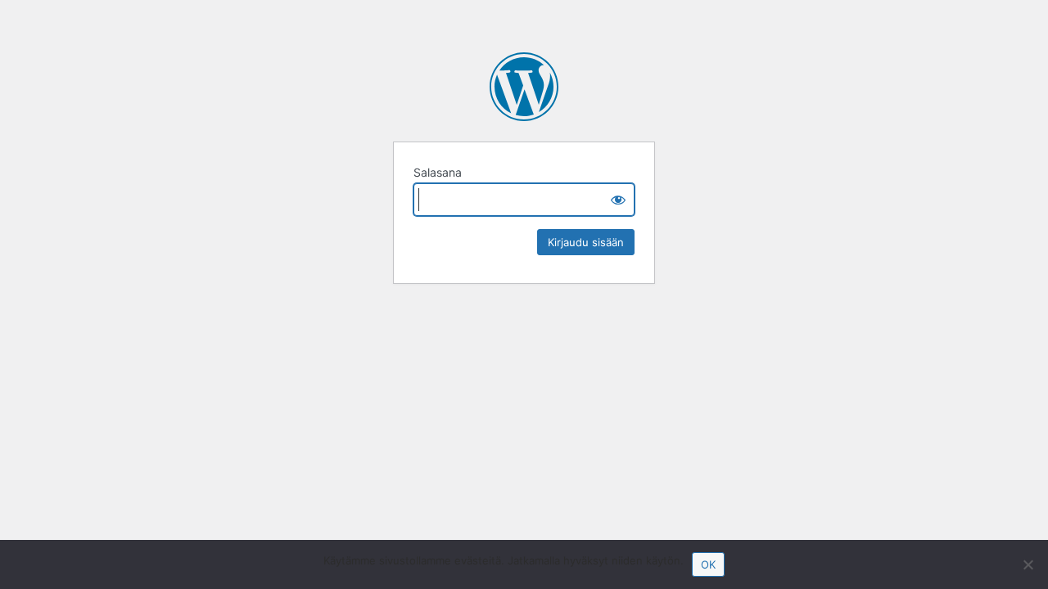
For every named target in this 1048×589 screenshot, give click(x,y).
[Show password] (618, 199)
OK (708, 564)
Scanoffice (524, 86)
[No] (1027, 564)
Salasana (437, 172)
